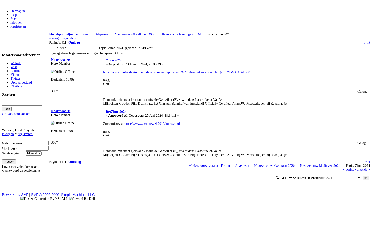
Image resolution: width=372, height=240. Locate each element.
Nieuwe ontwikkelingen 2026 (135, 34)
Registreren (18, 26)
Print (367, 42)
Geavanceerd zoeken (16, 114)
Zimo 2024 (114, 60)
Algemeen (103, 34)
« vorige (54, 38)
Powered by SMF (15, 195)
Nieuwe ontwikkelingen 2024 (180, 34)
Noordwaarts (60, 59)
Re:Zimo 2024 (116, 111)
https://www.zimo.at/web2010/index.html (152, 123)
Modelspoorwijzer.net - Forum (69, 34)
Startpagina (18, 11)
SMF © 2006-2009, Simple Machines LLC (63, 195)
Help (13, 15)
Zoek (13, 18)
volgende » (68, 38)
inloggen (8, 134)
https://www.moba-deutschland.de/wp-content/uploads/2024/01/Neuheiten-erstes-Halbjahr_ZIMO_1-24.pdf (176, 72)
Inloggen (16, 22)
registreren (25, 134)
